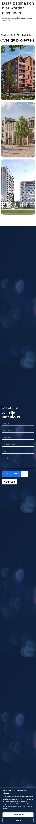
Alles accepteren (18, 814)
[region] (18, 806)
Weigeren (18, 820)
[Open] (32, 4)
